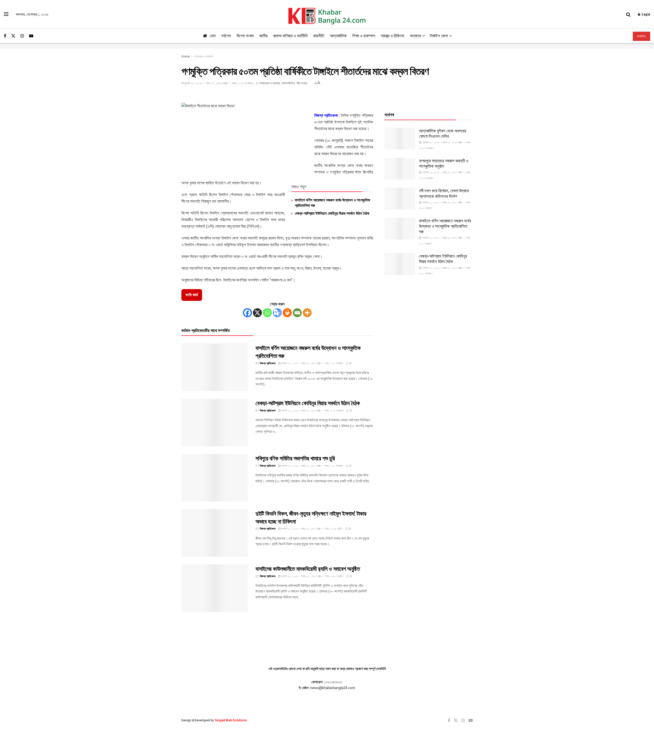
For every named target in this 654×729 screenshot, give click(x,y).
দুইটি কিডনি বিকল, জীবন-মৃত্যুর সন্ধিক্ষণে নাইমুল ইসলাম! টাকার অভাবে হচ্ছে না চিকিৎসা (310, 517)
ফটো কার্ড (191, 295)
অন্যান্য (415, 35)
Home (185, 56)
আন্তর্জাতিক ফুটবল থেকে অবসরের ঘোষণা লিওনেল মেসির (442, 133)
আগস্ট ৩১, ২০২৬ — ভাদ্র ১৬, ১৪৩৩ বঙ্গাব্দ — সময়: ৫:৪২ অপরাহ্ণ (312, 363)
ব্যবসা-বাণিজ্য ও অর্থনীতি (290, 35)
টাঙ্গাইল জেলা (439, 35)
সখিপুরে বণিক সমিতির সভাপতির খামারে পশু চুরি (295, 458)
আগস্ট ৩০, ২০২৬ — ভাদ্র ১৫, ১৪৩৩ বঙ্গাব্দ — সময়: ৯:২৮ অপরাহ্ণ (312, 576)
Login (645, 14)
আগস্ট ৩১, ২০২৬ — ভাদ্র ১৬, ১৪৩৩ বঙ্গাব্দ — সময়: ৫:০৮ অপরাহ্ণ (312, 410)
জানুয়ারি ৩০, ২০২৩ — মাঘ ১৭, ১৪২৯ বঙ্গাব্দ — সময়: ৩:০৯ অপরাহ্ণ (217, 83)
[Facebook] (247, 312)
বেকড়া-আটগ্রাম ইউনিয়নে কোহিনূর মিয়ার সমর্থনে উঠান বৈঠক (332, 213)
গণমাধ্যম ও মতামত (203, 56)
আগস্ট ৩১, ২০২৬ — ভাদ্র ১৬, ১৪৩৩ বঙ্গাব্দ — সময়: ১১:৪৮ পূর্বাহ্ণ (312, 529)
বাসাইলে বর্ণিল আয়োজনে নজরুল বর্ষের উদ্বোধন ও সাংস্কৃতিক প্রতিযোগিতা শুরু (332, 202)
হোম (212, 35)
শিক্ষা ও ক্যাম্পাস (363, 35)
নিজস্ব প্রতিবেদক (267, 363)
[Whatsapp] (267, 312)
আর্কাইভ (641, 36)
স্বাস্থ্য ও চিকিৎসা (392, 35)
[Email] (297, 312)
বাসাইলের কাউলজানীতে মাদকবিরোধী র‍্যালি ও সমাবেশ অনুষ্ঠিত (307, 568)
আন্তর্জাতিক (338, 35)
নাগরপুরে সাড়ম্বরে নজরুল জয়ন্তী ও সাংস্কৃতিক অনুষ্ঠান (443, 163)
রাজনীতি (318, 35)
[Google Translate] (277, 312)
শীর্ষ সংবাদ (301, 83)
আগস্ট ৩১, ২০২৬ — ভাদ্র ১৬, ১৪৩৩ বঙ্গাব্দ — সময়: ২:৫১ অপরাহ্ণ (312, 466)
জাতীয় (263, 35)
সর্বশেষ (226, 35)
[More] (307, 312)
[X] (257, 312)
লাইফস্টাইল (288, 83)
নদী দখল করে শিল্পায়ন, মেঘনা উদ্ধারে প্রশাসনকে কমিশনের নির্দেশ (444, 193)
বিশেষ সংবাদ (245, 35)
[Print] (287, 312)
